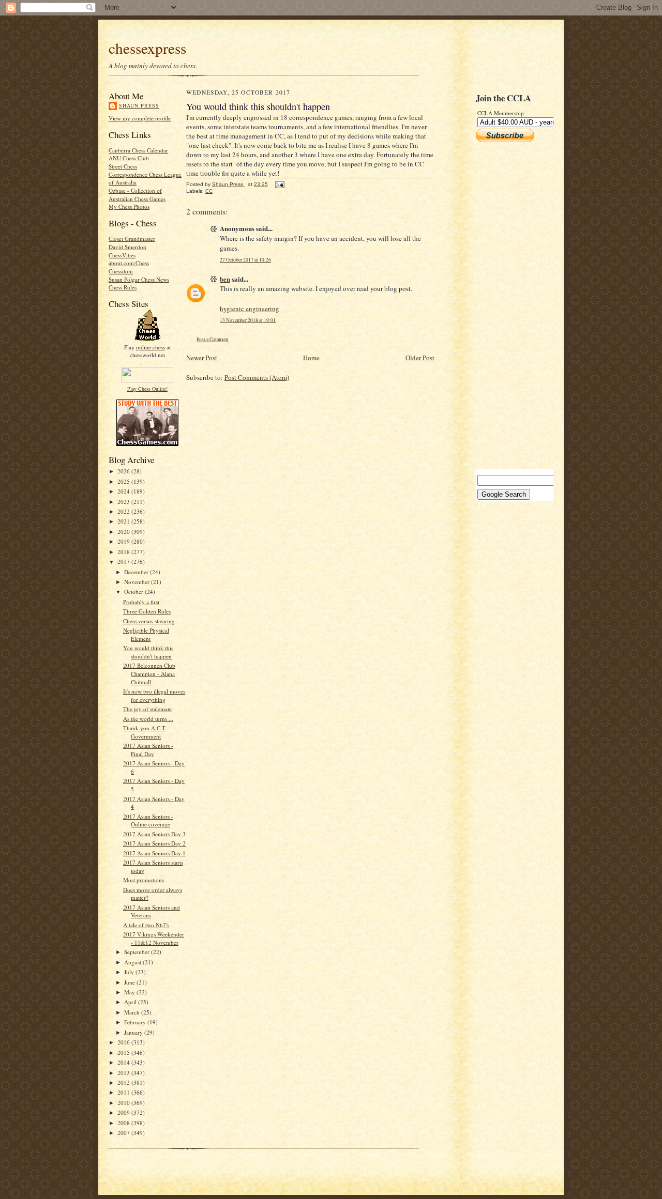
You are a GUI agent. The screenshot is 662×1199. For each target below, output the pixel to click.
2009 (124, 1112)
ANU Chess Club (129, 158)
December (137, 572)
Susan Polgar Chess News (139, 279)
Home (311, 357)
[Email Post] (279, 184)
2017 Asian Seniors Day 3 (154, 834)
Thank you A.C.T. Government (145, 732)
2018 (124, 552)
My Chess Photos (129, 206)
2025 (124, 481)
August (133, 962)
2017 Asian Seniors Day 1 (154, 853)
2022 (124, 511)
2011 (124, 1092)
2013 (124, 1073)
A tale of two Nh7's (146, 925)
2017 (124, 561)
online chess (150, 347)
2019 (124, 541)
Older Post (419, 357)
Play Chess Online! (147, 388)
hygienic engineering (249, 308)
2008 (124, 1123)
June (130, 982)
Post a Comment (213, 339)
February (135, 1022)
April (131, 1002)
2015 (124, 1052)
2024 (124, 491)
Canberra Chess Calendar (138, 150)
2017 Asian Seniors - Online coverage (148, 820)
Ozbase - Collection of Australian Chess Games (137, 195)
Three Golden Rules (147, 611)
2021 (124, 521)
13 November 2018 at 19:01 (248, 320)
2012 (124, 1082)
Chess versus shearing (149, 621)
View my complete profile (140, 118)
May (130, 992)
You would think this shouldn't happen (148, 652)
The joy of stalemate (147, 709)
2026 (124, 471)
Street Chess (123, 166)
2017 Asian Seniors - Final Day (148, 750)
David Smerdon (127, 247)
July (130, 972)
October (134, 591)
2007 (124, 1132)
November (137, 582)
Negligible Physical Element (146, 634)
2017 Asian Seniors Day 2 (154, 843)
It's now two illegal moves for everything (154, 695)
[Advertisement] (507, 305)
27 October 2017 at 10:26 (245, 259)
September (137, 952)
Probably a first (141, 602)
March (132, 1012)
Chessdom (121, 271)
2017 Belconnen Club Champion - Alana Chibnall (149, 673)
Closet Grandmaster (132, 238)
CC (209, 191)
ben (225, 279)
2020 (124, 531)
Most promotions (143, 880)
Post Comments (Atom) (256, 377)
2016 (124, 1042)
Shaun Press (139, 105)
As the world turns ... (148, 719)
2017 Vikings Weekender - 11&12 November (153, 938)
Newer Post (201, 357)
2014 (124, 1062)
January (134, 1032)
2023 (124, 501)
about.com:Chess (129, 263)
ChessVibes (122, 255)
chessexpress (147, 48)
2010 (124, 1102)
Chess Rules (123, 287)
